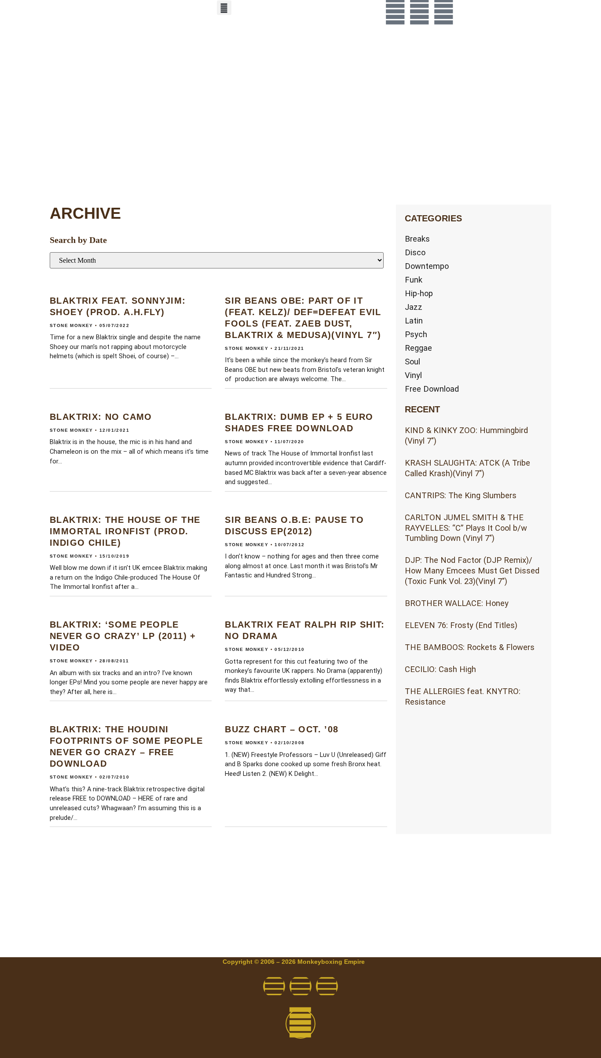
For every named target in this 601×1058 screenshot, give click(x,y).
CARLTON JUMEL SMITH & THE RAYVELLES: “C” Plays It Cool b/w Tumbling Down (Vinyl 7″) (466, 528)
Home (94, 18)
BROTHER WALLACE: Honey (457, 603)
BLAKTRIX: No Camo (101, 417)
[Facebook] (395, 11)
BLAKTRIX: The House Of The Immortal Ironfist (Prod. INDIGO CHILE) (125, 531)
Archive (105, 129)
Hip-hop (419, 293)
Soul (412, 361)
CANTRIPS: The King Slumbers (461, 495)
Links (92, 166)
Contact (106, 92)
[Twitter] (419, 11)
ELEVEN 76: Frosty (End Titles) (461, 625)
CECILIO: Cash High (440, 669)
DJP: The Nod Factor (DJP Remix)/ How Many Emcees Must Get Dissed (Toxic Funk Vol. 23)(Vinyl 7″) (472, 570)
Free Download (432, 388)
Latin (414, 320)
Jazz (413, 307)
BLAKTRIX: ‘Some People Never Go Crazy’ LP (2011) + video (123, 636)
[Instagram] (443, 11)
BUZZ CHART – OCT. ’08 (281, 729)
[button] (224, 7)
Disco (415, 252)
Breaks (417, 238)
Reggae (418, 348)
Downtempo (427, 266)
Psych (416, 334)
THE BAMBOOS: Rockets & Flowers (470, 647)
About (95, 55)
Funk (413, 279)
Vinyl (413, 375)
